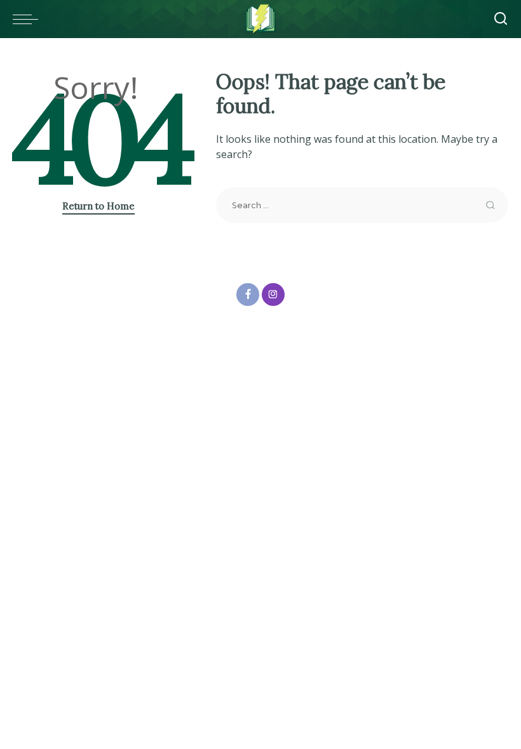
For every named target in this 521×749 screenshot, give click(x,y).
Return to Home (98, 206)
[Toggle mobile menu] (28, 19)
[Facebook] (247, 294)
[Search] (500, 19)
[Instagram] (273, 294)
